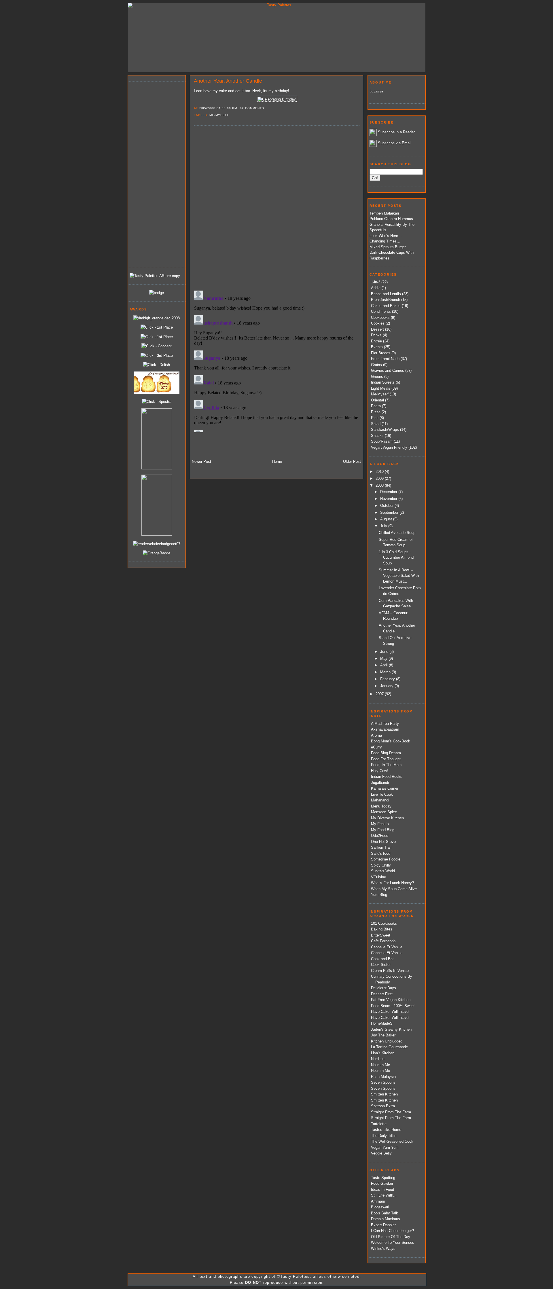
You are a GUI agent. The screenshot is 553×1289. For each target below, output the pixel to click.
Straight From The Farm (391, 1112)
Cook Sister (381, 964)
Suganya (376, 91)
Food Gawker (382, 1183)
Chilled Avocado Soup (397, 532)
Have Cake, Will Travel (390, 1011)
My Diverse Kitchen (387, 818)
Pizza (375, 412)
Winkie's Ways (383, 1248)
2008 (380, 485)
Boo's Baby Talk (384, 1213)
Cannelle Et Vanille (386, 947)
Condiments (381, 311)
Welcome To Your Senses (392, 1242)
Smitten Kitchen (384, 1094)
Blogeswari (380, 1207)
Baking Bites (381, 929)
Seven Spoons (383, 1082)
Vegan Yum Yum (385, 1147)
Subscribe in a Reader (396, 132)
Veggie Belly (381, 1153)
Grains (376, 365)
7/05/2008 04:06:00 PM (218, 108)
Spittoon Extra (383, 1106)
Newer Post (201, 461)
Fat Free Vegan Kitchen (390, 1000)
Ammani (378, 1201)
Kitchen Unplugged (386, 1041)
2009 (380, 478)
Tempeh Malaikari (384, 213)
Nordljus (378, 1059)
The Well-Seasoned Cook (392, 1141)
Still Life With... (384, 1195)
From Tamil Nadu (385, 359)
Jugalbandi (380, 782)
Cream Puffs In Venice (390, 970)
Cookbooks (380, 317)
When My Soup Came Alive (394, 889)
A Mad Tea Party (385, 723)
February (388, 679)
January (387, 686)
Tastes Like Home (386, 1129)
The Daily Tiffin (383, 1135)
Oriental (377, 400)
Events (377, 347)
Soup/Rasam (382, 441)
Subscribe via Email (394, 143)
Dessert (377, 329)
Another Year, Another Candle (228, 81)
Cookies (378, 323)
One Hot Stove (383, 841)
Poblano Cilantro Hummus (391, 219)
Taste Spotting (383, 1178)
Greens (377, 376)
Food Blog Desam (386, 753)
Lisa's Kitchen (382, 1053)
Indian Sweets (383, 382)
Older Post (352, 461)
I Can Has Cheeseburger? (392, 1231)
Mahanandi (380, 800)
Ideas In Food (382, 1189)
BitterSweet (380, 935)
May (384, 658)
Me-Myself (219, 115)
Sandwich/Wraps (385, 429)
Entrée (376, 341)
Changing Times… (385, 241)
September (389, 512)
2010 (380, 471)
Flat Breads (380, 353)
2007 (380, 694)
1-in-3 (375, 282)
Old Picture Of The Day (390, 1237)
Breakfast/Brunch (385, 299)
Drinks (376, 335)
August (386, 519)
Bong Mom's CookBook (390, 741)
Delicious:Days (383, 988)
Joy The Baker (383, 1035)
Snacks (377, 435)
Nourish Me (380, 1065)
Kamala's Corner (384, 788)
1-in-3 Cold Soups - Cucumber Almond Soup (396, 557)
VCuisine (378, 877)
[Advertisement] (153, 173)
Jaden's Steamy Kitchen (391, 1029)
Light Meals (380, 388)
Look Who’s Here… (386, 236)
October (387, 505)
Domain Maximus (385, 1219)
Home (277, 461)
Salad (375, 424)
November (389, 498)
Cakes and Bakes (386, 306)
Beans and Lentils (386, 294)
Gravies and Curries (387, 370)
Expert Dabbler (383, 1225)
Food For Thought (386, 759)
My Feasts (380, 824)
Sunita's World (383, 871)
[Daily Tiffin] (156, 293)
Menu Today (381, 806)
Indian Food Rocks (386, 776)
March (386, 672)
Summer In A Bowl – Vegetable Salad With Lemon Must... (399, 575)
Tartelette (379, 1124)
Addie (375, 288)
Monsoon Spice (384, 812)
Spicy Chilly (381, 865)
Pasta (376, 406)
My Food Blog (382, 830)
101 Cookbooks (384, 923)
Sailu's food (380, 853)
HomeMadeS (382, 1023)
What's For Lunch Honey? (392, 883)
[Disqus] (276, 208)
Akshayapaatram (385, 729)
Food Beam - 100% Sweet (393, 1006)
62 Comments (252, 108)
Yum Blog (379, 894)
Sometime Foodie (385, 859)
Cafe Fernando (383, 941)
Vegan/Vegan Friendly (389, 447)
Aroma (376, 735)
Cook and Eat (382, 959)
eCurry (376, 747)
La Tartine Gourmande (389, 1047)
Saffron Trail (381, 847)
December (389, 492)
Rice (374, 418)
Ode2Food (379, 835)
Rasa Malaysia (383, 1076)
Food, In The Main (386, 765)
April (384, 665)
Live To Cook (382, 794)
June (384, 651)
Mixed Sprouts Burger (388, 247)
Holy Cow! (379, 771)
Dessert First (382, 994)
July (384, 526)
